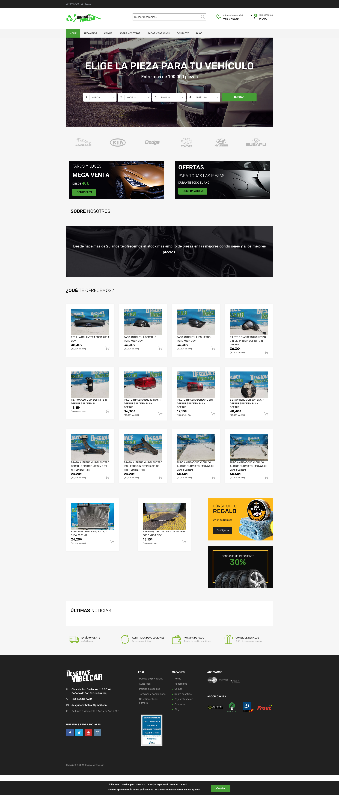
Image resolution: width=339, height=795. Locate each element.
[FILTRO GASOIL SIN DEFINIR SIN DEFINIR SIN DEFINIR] (90, 384)
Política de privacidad (151, 678)
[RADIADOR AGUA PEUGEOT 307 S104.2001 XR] (92, 516)
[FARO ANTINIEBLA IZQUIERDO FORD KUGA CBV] (196, 322)
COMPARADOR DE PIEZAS (78, 4)
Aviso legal (145, 683)
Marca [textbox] (96, 97)
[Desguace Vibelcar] (81, 18)
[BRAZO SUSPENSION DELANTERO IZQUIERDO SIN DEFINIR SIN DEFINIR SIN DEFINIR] (143, 447)
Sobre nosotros (129, 33)
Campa (108, 33)
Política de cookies (149, 688)
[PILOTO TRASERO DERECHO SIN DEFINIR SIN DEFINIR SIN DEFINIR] (196, 384)
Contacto (183, 33)
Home (73, 33)
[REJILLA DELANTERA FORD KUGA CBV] (90, 322)
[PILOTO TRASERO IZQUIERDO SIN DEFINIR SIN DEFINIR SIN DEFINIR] (143, 384)
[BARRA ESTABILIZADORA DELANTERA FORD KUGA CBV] (164, 516)
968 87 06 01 (231, 18)
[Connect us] (70, 732)
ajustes (196, 789)
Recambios (90, 33)
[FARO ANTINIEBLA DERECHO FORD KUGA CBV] (143, 322)
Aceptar (220, 788)
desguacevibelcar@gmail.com (90, 705)
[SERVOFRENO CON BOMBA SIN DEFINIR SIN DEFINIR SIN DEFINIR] (249, 384)
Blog (199, 33)
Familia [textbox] (165, 97)
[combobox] (100, 97)
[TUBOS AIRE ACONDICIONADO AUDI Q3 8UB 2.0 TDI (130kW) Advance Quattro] (196, 447)
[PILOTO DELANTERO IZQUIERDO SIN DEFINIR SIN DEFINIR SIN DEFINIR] (249, 322)
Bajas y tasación (158, 33)
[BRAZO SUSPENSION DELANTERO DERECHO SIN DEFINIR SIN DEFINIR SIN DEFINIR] (90, 447)
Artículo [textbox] (201, 97)
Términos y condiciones (152, 693)
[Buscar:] (169, 17)
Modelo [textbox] (131, 97)
